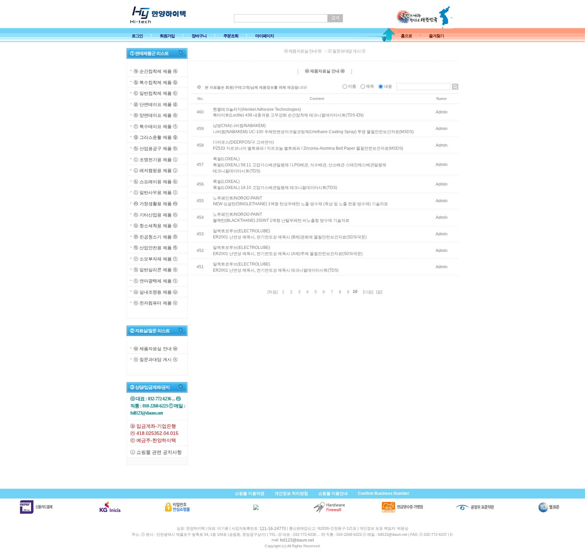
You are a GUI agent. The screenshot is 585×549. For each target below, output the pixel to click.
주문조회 (230, 36)
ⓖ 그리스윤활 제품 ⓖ (155, 137)
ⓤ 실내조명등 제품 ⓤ (155, 292)
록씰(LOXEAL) (226, 158)
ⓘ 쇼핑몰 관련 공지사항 (156, 452)
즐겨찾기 (436, 36)
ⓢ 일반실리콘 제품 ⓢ (155, 269)
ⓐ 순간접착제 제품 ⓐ (155, 71)
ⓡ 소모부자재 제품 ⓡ (155, 258)
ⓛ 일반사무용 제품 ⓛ (155, 192)
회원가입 (167, 36)
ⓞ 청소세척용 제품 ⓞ (155, 225)
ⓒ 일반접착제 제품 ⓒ (155, 93)
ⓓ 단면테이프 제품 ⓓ (155, 104)
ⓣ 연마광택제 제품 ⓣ (155, 280)
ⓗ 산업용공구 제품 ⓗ (155, 148)
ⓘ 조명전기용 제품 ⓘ (155, 159)
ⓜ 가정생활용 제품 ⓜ (155, 203)
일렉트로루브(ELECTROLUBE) (241, 231)
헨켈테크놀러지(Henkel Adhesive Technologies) (257, 109)
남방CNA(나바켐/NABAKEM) (239, 125)
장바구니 (199, 36)
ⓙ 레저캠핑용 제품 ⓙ (155, 170)
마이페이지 (264, 36)
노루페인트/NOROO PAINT (237, 197)
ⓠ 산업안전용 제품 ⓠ (155, 247)
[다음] (368, 292)
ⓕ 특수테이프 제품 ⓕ (155, 126)
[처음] (272, 292)
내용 (388, 86)
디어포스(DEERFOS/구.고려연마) (243, 142)
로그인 (137, 36)
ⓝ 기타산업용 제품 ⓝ (155, 214)
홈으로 (406, 36)
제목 (370, 86)
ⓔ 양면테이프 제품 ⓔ (155, 115)
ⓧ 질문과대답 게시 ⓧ (155, 359)
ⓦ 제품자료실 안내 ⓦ (155, 348)
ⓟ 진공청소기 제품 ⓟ (155, 236)
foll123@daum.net (297, 540)
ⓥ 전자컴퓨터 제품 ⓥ (155, 302)
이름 (352, 86)
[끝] (379, 292)
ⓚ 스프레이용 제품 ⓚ (155, 181)
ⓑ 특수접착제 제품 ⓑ (155, 82)
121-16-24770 (273, 528)
